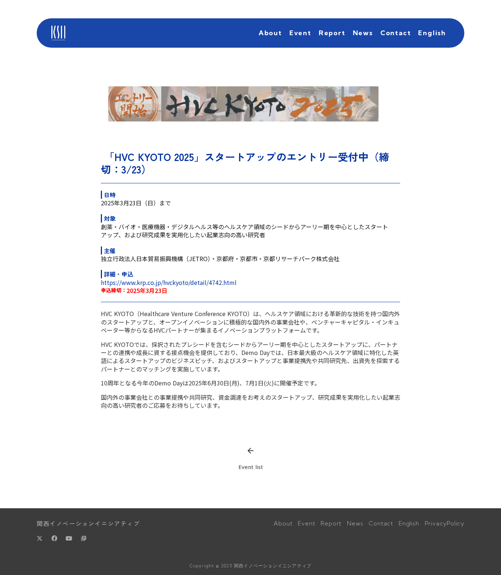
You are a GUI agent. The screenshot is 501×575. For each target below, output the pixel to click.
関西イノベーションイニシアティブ (88, 523)
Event (300, 33)
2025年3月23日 (147, 290)
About (270, 33)
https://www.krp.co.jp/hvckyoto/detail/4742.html (169, 282)
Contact (395, 33)
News (363, 33)
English (432, 33)
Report (332, 33)
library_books (84, 538)
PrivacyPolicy (444, 523)
